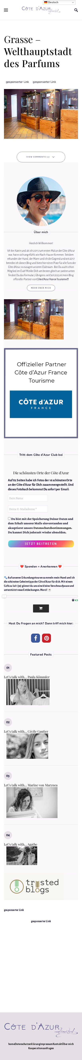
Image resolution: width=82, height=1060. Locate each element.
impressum (46, 1044)
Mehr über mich (41, 288)
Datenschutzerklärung (27, 1044)
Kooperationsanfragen (41, 1048)
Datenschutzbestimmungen (52, 527)
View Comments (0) (38, 157)
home (11, 1044)
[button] (35, 638)
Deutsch (53, 2)
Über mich (68, 1044)
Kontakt (57, 1044)
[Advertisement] (41, 965)
